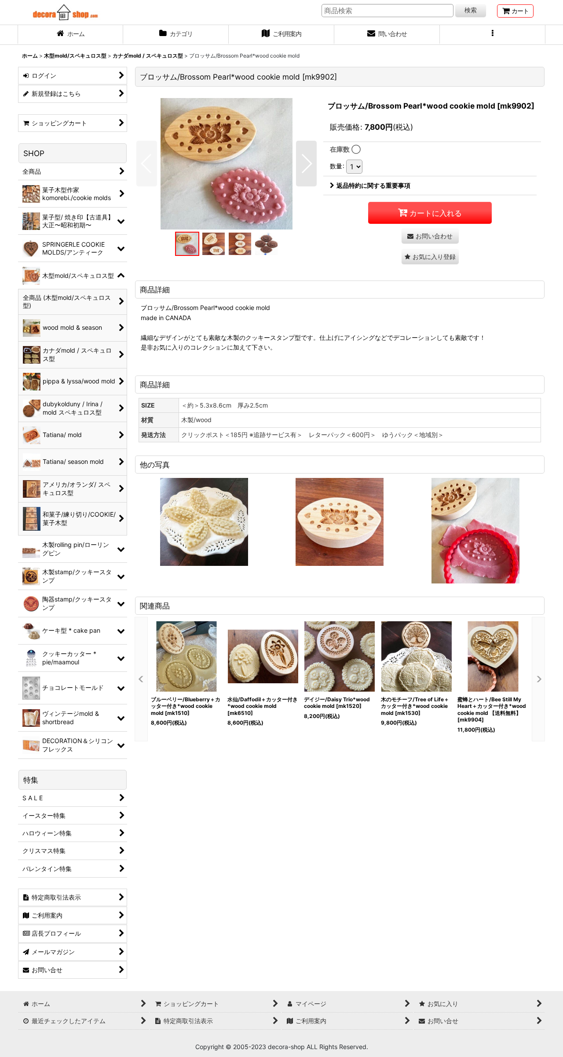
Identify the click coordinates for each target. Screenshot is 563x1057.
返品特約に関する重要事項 (373, 185)
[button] (492, 34)
